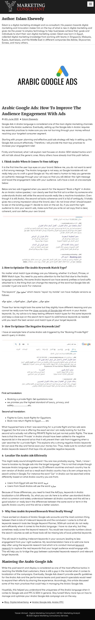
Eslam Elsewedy (30, 119)
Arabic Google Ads (41, 602)
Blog (6, 602)
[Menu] (90, 4)
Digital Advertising (19, 602)
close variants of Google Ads (47, 311)
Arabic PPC (58, 602)
